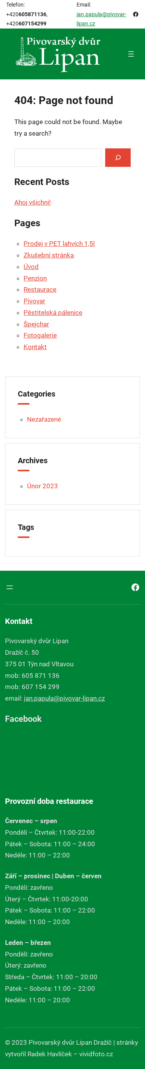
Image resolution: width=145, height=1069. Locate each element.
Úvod (31, 267)
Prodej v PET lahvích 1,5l (59, 243)
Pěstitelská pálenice (53, 312)
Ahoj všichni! (32, 202)
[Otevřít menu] (131, 54)
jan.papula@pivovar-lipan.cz (64, 698)
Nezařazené (44, 419)
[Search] (118, 157)
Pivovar (34, 301)
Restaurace (40, 289)
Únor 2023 (42, 486)
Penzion (35, 278)
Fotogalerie (40, 335)
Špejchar (36, 324)
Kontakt (35, 347)
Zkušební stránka (49, 255)
